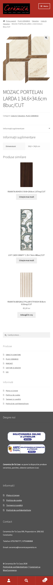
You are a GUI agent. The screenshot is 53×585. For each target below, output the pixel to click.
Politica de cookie (13, 395)
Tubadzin (35, 21)
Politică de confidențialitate (17, 403)
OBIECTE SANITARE (13, 355)
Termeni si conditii (13, 399)
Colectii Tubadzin (18, 116)
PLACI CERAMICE (24, 21)
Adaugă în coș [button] (26, 314)
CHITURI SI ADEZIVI (13, 368)
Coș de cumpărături (40, 578)
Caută (26, 580)
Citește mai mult (26, 197)
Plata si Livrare (12, 390)
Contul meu (9, 580)
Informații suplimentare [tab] (13, 128)
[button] (46, 38)
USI (7, 372)
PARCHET (9, 363)
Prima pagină (11, 21)
